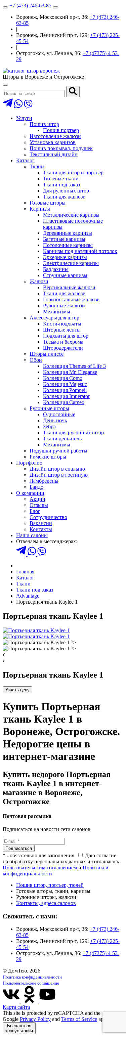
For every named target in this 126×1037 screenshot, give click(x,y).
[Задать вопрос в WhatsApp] (19, 107)
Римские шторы (48, 457)
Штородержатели (63, 348)
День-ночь (55, 420)
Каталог (25, 160)
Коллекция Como (62, 378)
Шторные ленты (62, 330)
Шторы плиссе (47, 354)
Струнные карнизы (65, 275)
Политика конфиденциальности (32, 977)
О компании (30, 493)
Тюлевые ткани (61, 178)
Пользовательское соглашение (31, 983)
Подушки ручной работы (58, 450)
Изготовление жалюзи (55, 136)
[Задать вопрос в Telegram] (8, 107)
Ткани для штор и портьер (73, 172)
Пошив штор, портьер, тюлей (50, 885)
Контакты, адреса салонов (46, 903)
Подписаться (18, 848)
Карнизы (40, 209)
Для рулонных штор (66, 190)
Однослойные (59, 414)
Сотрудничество (48, 517)
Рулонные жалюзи (64, 305)
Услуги (24, 118)
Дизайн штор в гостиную (59, 475)
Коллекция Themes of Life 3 (74, 366)
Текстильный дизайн (54, 154)
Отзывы (39, 505)
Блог (35, 511)
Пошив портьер (61, 130)
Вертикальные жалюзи (69, 287)
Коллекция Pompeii (65, 390)
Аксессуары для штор (54, 317)
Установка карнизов (53, 142)
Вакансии (41, 523)
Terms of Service (79, 1019)
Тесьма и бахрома (63, 342)
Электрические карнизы (71, 263)
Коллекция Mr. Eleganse (70, 372)
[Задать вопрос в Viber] (28, 107)
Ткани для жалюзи (64, 197)
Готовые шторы (48, 203)
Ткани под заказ (61, 184)
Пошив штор (44, 124)
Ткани (37, 166)
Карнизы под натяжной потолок (80, 251)
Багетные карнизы (64, 239)
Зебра (49, 426)
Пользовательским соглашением (40, 867)
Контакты (41, 529)
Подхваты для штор (65, 336)
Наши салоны (32, 535)
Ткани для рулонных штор (73, 432)
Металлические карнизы (71, 215)
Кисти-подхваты (62, 324)
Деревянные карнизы (67, 233)
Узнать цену (17, 689)
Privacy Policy (35, 1019)
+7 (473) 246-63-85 (30, 5)
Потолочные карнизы (68, 245)
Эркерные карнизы (65, 257)
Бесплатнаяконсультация (19, 1028)
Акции (37, 499)
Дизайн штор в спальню (57, 469)
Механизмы (56, 311)
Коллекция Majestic (65, 384)
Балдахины (56, 269)
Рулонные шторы (49, 408)
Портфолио (29, 463)
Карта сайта (16, 1007)
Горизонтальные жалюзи (71, 299)
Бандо (36, 487)
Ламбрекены (44, 481)
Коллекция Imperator (66, 396)
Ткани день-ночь (62, 438)
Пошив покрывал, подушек (61, 148)
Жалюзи (39, 281)
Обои (36, 360)
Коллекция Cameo (63, 402)
